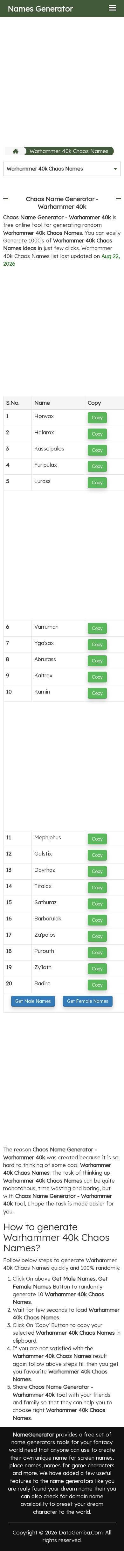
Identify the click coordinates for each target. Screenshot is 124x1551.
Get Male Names (33, 1001)
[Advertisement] (62, 82)
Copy (97, 418)
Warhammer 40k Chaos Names (69, 151)
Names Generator (40, 8)
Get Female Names (87, 1001)
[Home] (16, 151)
